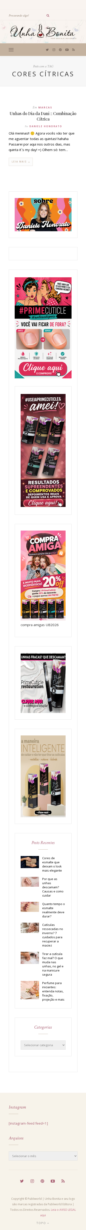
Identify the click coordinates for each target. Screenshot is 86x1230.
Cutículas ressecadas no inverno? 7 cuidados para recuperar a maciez (52, 935)
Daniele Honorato (45, 126)
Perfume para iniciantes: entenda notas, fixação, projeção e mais (53, 991)
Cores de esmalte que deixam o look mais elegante (52, 864)
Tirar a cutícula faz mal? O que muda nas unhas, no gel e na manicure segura (53, 964)
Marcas (45, 107)
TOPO (41, 1223)
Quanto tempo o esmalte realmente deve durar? (53, 910)
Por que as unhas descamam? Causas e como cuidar (53, 887)
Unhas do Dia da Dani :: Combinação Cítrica (43, 116)
